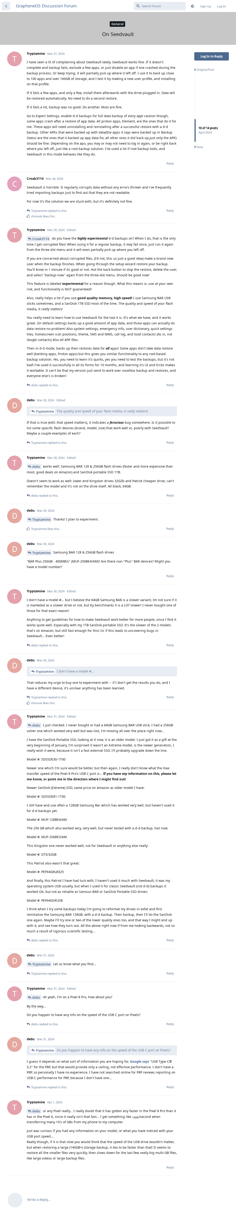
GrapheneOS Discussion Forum (46, 6)
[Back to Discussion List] (6, 6)
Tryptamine (45, 411)
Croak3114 (40, 239)
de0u (36, 466)
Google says (139, 1061)
